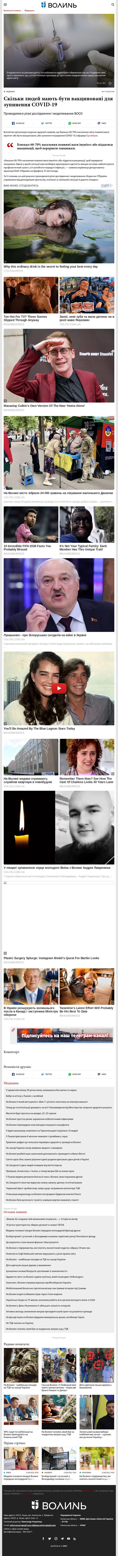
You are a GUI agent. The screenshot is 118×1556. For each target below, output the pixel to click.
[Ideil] (59, 1546)
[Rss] (75, 1539)
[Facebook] (43, 1538)
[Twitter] (49, 1538)
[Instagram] (56, 1538)
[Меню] (5, 4)
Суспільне (92, 136)
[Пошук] (113, 5)
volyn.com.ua (88, 1491)
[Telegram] (62, 1538)
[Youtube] (68, 1538)
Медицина (29, 11)
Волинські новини (12, 11)
